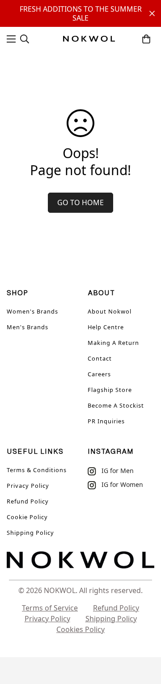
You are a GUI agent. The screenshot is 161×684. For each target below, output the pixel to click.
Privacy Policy (28, 486)
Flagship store (110, 390)
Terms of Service (50, 608)
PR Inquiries (106, 421)
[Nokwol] (89, 39)
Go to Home (80, 202)
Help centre (106, 327)
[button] (146, 39)
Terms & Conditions (37, 470)
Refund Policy (28, 501)
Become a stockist (116, 405)
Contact (100, 358)
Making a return (113, 343)
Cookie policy (27, 517)
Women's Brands (32, 311)
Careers (99, 374)
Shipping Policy (30, 533)
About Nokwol (109, 311)
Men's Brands (27, 327)
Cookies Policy (80, 629)
